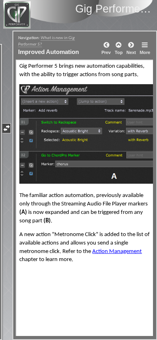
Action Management (117, 252)
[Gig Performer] (46, 15)
